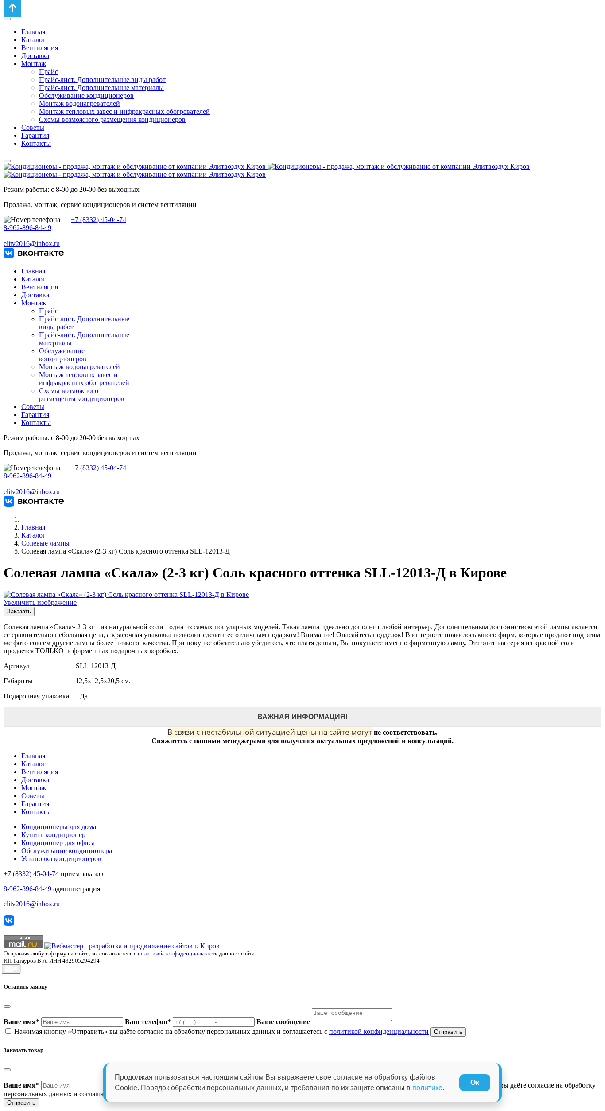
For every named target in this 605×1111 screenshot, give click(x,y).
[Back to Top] (12, 8)
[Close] (7, 1006)
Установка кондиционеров (61, 858)
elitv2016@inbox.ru (32, 243)
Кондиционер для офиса (58, 842)
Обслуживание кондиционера (66, 850)
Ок (474, 1082)
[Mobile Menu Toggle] (7, 19)
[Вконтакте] (34, 256)
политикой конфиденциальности (178, 953)
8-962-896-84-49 (27, 227)
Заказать (19, 611)
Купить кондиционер (53, 834)
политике (427, 1088)
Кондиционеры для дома (58, 826)
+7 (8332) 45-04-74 (98, 219)
